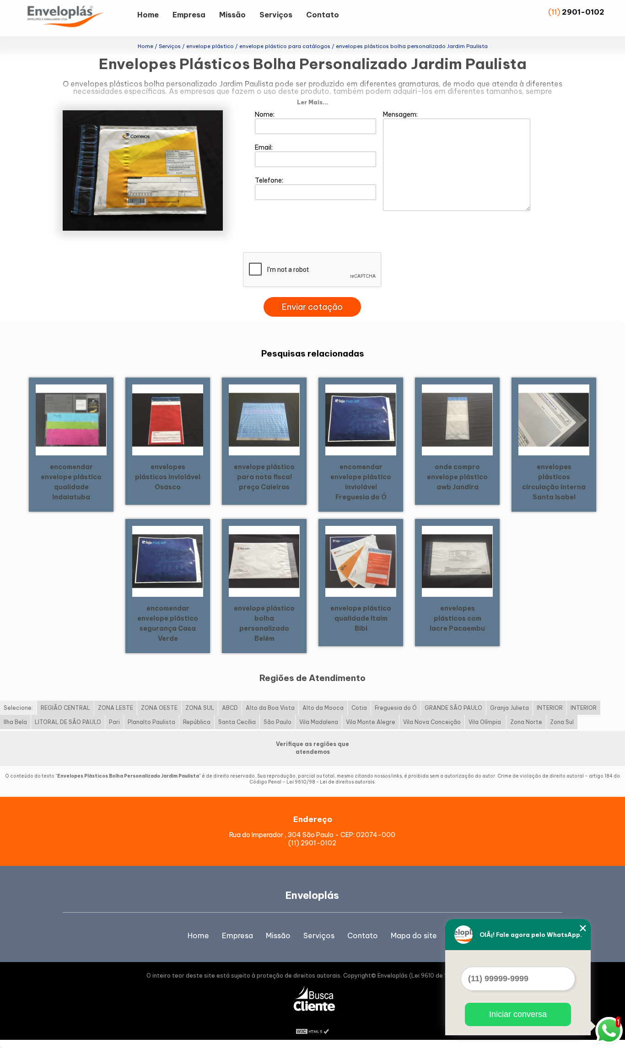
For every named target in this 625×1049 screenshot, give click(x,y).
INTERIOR (550, 707)
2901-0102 (583, 11)
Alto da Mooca (323, 707)
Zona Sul (562, 722)
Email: (264, 147)
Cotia (359, 707)
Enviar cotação (312, 307)
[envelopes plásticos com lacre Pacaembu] (457, 560)
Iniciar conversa (518, 1014)
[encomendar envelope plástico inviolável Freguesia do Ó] (360, 419)
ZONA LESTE (115, 707)
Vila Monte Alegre (370, 722)
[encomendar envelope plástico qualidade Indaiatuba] (71, 419)
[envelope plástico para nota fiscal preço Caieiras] (264, 419)
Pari (114, 722)
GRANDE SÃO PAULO (453, 707)
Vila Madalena (318, 722)
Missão (232, 14)
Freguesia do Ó (396, 707)
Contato (322, 14)
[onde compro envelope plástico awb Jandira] (457, 419)
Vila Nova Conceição (432, 722)
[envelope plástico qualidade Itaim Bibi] (360, 560)
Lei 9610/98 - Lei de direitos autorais (330, 782)
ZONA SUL (199, 707)
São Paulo (277, 722)
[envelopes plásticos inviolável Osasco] (167, 419)
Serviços (275, 14)
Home (148, 14)
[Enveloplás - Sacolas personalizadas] (77, 18)
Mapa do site (414, 935)
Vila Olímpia (485, 722)
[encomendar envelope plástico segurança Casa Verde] (167, 560)
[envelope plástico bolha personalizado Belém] (264, 560)
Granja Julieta (509, 707)
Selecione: (18, 707)
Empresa (188, 14)
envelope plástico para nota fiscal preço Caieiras (264, 477)
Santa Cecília (237, 722)
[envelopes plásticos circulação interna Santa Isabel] (554, 419)
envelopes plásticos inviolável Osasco (167, 477)
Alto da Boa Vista (270, 707)
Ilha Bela (15, 722)
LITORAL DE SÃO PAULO (68, 722)
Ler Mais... (312, 102)
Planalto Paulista (151, 722)
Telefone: (270, 180)
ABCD (230, 707)
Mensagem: (401, 114)
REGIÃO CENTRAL (65, 707)
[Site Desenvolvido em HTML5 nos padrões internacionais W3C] (312, 1030)
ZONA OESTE (159, 707)
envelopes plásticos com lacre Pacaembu (457, 618)
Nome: (265, 114)
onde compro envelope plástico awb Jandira (457, 477)
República (196, 722)
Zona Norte (526, 722)
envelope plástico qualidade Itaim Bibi (360, 618)
